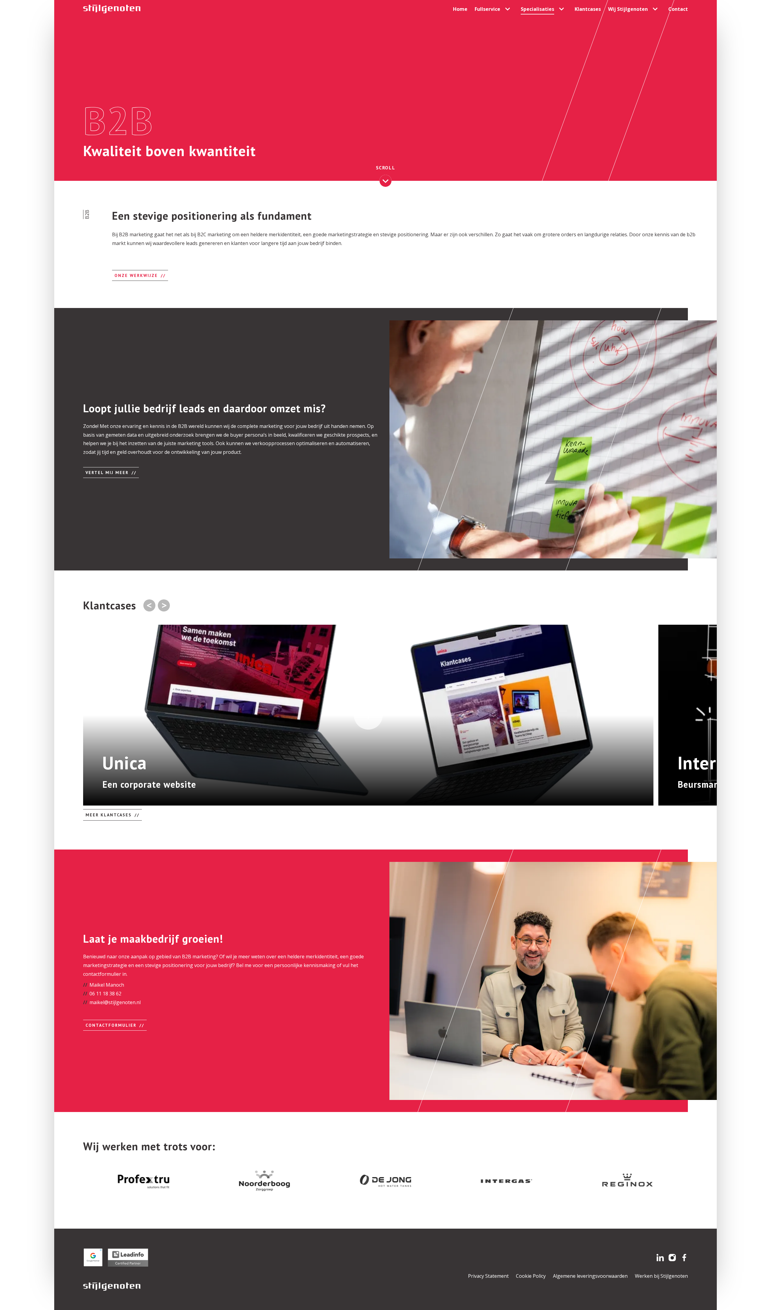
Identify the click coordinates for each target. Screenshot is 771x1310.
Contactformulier (111, 1025)
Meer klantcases (109, 815)
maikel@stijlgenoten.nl (115, 1002)
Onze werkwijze (136, 275)
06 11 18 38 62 (105, 993)
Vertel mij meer (107, 472)
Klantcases (588, 9)
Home (460, 9)
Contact (678, 9)
